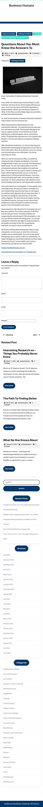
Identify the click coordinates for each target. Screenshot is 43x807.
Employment (7, 694)
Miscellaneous (8, 728)
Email (3, 307)
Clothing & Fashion (24, 34)
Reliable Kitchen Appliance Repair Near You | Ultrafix (20, 514)
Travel (5, 772)
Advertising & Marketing (11, 669)
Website (4, 321)
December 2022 (8, 633)
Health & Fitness (8, 708)
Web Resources (8, 782)
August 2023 (7, 594)
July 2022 (6, 648)
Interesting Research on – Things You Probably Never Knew (20, 353)
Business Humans (21, 5)
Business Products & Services (13, 684)
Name (3, 294)
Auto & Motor (7, 679)
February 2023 (8, 623)
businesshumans (23, 53)
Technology (7, 767)
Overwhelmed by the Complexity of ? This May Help (18, 252)
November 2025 (8, 565)
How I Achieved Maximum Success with (16, 529)
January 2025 (8, 584)
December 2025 (8, 560)
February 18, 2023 (11, 444)
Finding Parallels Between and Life (13, 248)
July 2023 (6, 599)
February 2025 (8, 579)
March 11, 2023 (9, 53)
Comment (4, 273)
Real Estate (7, 743)
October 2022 (8, 638)
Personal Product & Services (12, 733)
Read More (10, 386)
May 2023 (6, 609)
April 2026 (6, 555)
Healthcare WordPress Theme (15, 804)
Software (6, 757)
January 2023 (8, 628)
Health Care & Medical (10, 713)
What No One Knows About (20, 440)
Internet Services (9, 723)
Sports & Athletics (9, 762)
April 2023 (6, 614)
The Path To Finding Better (20, 398)
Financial (6, 698)
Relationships (7, 747)
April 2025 (6, 570)
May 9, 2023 (10, 403)
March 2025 (7, 574)
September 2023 (8, 589)
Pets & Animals (8, 738)
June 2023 (6, 604)
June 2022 (6, 653)
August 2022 (7, 643)
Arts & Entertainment (10, 674)
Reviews (6, 752)
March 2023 (7, 619)
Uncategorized (8, 777)
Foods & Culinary (9, 703)
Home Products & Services (12, 718)
